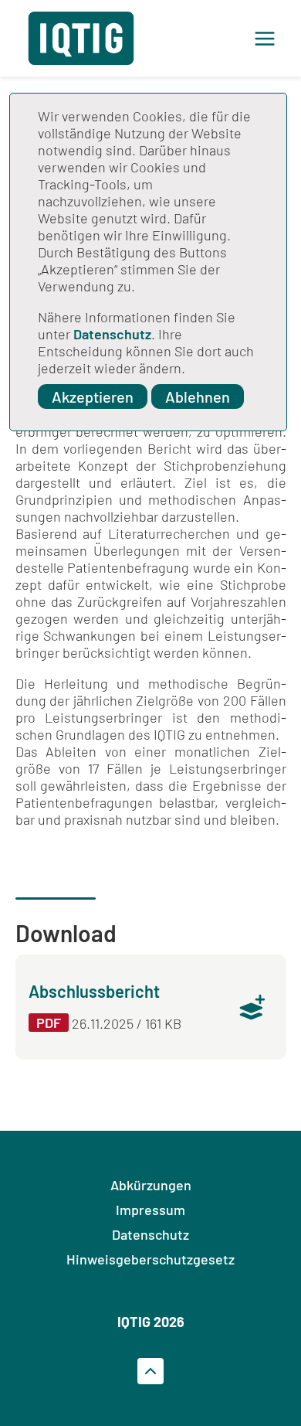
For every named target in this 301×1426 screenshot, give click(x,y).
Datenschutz (112, 333)
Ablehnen (197, 396)
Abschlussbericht (94, 990)
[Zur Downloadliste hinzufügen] (252, 1007)
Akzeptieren (93, 396)
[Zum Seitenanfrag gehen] (150, 1371)
